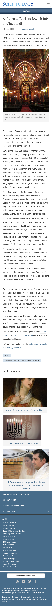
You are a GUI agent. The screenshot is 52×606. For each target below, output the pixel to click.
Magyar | (10, 553)
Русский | (9, 564)
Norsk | (9, 558)
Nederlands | (9, 556)
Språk (4, 518)
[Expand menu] (26, 494)
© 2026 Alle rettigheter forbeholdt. (26, 588)
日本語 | (9, 550)
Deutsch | (9, 536)
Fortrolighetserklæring (11, 590)
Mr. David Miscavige (24, 335)
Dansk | (8, 525)
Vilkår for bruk (25, 590)
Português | (11, 561)
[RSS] (18, 581)
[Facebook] (36, 581)
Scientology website (38, 343)
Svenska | (9, 567)
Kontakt (34, 593)
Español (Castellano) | (14, 531)
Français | (9, 539)
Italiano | (8, 547)
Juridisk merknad (24, 593)
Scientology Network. (12, 347)
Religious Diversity (26, 28)
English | (9, 528)
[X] (30, 581)
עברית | (8, 545)
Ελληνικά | (9, 542)
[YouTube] (24, 581)
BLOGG (26, 10)
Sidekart (41, 593)
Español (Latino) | (12, 534)
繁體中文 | (9, 522)
